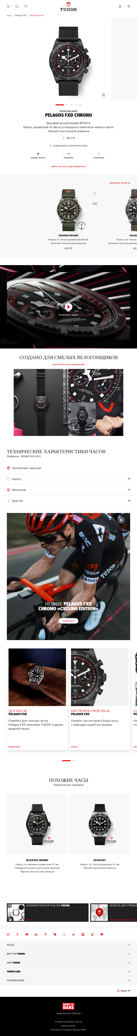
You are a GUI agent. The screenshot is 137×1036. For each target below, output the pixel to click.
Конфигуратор (38, 157)
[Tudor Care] (68, 971)
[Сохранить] (96, 194)
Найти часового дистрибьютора (68, 166)
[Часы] (68, 945)
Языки (124, 990)
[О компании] (68, 980)
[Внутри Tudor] (68, 953)
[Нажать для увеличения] (68, 60)
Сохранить (98, 157)
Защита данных (68, 1025)
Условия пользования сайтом (68, 1021)
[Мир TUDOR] (68, 962)
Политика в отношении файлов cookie (68, 1029)
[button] (17, 6)
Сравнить (69, 157)
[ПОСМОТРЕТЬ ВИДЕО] (68, 307)
